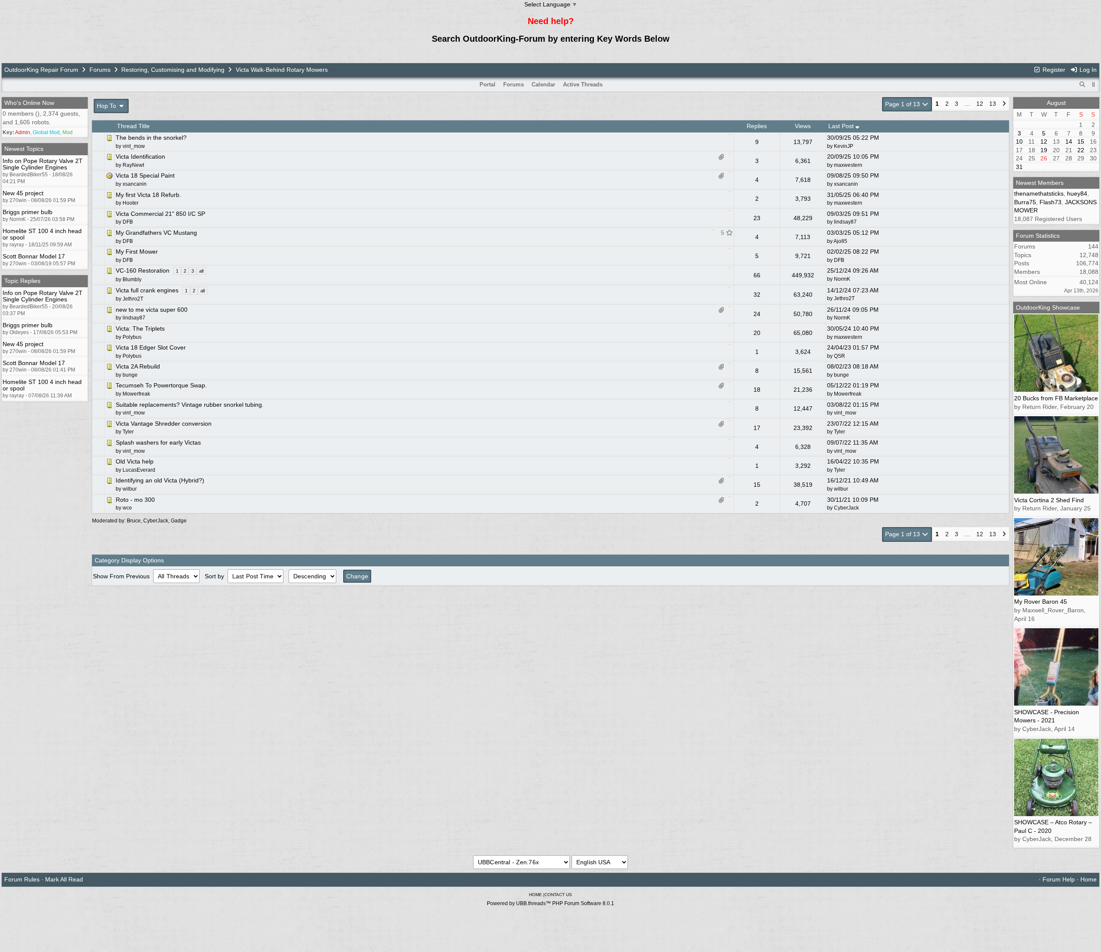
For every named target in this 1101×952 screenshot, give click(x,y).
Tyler (839, 432)
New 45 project (23, 193)
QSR (839, 356)
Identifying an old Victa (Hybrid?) (160, 480)
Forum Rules (22, 879)
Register (1053, 69)
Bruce (134, 521)
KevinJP (843, 146)
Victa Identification (140, 156)
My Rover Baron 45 (1040, 601)
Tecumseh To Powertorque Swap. (161, 385)
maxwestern (848, 165)
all (201, 270)
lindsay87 (845, 222)
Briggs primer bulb (27, 212)
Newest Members (1040, 182)
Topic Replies (22, 280)
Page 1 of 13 (903, 104)
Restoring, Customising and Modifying (173, 69)
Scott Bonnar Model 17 (34, 256)
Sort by (215, 576)
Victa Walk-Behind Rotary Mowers (282, 69)
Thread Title (133, 126)
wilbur (841, 489)
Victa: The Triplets (140, 328)
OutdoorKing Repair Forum (41, 69)
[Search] (1082, 84)
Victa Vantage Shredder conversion (164, 423)
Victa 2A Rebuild (138, 366)
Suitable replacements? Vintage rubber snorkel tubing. (190, 404)
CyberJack (846, 508)
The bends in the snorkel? (151, 137)
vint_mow (845, 413)
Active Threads (583, 84)
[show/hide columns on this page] (1094, 84)
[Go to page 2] (1004, 104)
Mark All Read (64, 879)
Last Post (841, 126)
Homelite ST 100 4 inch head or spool (42, 234)
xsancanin (846, 184)
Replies (757, 126)
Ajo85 (840, 241)
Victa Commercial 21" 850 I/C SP (160, 213)
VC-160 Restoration (142, 270)
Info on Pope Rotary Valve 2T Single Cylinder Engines (43, 164)
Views (803, 126)
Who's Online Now (29, 102)
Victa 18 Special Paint (145, 175)
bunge (841, 375)
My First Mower (137, 251)
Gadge (179, 521)
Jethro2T (844, 298)
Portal (487, 84)
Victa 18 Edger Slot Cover (151, 347)
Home (1088, 879)
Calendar (543, 84)
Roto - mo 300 (135, 499)
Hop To (107, 105)
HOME (535, 894)
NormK (842, 279)
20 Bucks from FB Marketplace (1056, 398)
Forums (100, 69)
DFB (839, 260)
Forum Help (1059, 879)
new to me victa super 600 (152, 309)
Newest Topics (23, 148)
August (1056, 102)
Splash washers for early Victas (158, 442)
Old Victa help (135, 461)
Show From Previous (122, 576)
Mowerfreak (847, 394)
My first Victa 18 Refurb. (148, 194)
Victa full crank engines (147, 290)
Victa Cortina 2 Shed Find (1049, 500)
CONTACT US (558, 894)
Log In (1087, 69)
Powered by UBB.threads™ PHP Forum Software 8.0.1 (550, 903)
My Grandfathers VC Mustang (156, 232)
